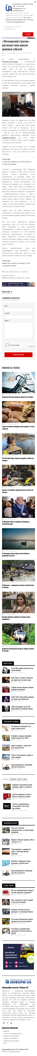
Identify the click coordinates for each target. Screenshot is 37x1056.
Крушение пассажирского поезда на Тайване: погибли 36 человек (18, 650)
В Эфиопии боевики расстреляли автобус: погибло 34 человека (17, 163)
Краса (19, 779)
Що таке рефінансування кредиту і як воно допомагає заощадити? (22, 891)
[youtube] (11, 1023)
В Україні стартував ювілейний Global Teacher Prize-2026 (21, 737)
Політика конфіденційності (13, 1033)
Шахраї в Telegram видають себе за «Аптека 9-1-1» (23, 841)
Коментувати (18, 354)
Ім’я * (6, 306)
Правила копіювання (11, 1038)
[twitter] (4, 1023)
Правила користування (11, 1036)
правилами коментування (14, 17)
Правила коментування (11, 1041)
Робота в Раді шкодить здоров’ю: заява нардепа (22, 756)
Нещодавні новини (11, 721)
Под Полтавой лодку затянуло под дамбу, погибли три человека (18, 459)
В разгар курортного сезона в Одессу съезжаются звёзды (21, 795)
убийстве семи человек (10, 61)
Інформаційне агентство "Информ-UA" (15, 1049)
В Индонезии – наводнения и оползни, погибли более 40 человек (18, 586)
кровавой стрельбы (9, 138)
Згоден (28, 34)
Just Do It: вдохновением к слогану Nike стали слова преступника (20, 806)
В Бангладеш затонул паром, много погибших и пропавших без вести (16, 554)
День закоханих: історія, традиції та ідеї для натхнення (22, 901)
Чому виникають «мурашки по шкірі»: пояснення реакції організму (21, 851)
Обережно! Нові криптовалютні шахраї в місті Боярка (17, 397)
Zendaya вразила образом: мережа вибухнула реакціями (22, 688)
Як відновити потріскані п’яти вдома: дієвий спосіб (21, 727)
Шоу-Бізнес (8, 663)
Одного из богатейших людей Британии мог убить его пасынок (17, 491)
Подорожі (13, 779)
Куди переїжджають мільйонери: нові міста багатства (21, 766)
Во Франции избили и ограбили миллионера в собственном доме (16, 523)
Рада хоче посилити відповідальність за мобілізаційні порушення (22, 830)
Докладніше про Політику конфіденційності (12, 28)
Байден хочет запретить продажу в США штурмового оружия (16, 265)
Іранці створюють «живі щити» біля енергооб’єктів (21, 747)
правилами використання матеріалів (18, 15)
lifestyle (5, 779)
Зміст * (7, 320)
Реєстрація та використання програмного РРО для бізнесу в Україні (21, 931)
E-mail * (7, 313)
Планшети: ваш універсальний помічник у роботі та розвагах (22, 786)
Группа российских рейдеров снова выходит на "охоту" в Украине (18, 427)
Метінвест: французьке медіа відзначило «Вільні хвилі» (21, 862)
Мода (24, 779)
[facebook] (7, 1023)
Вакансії (6, 1031)
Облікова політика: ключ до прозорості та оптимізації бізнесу (22, 911)
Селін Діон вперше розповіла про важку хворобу (22, 669)
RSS (5, 1043)
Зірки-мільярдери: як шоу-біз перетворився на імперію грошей (22, 708)
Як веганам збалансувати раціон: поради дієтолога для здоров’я (22, 920)
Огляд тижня (9, 885)
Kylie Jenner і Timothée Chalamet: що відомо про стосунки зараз (22, 679)
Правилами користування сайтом (17, 13)
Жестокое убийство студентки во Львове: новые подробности (16, 618)
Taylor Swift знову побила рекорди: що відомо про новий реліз (22, 698)
